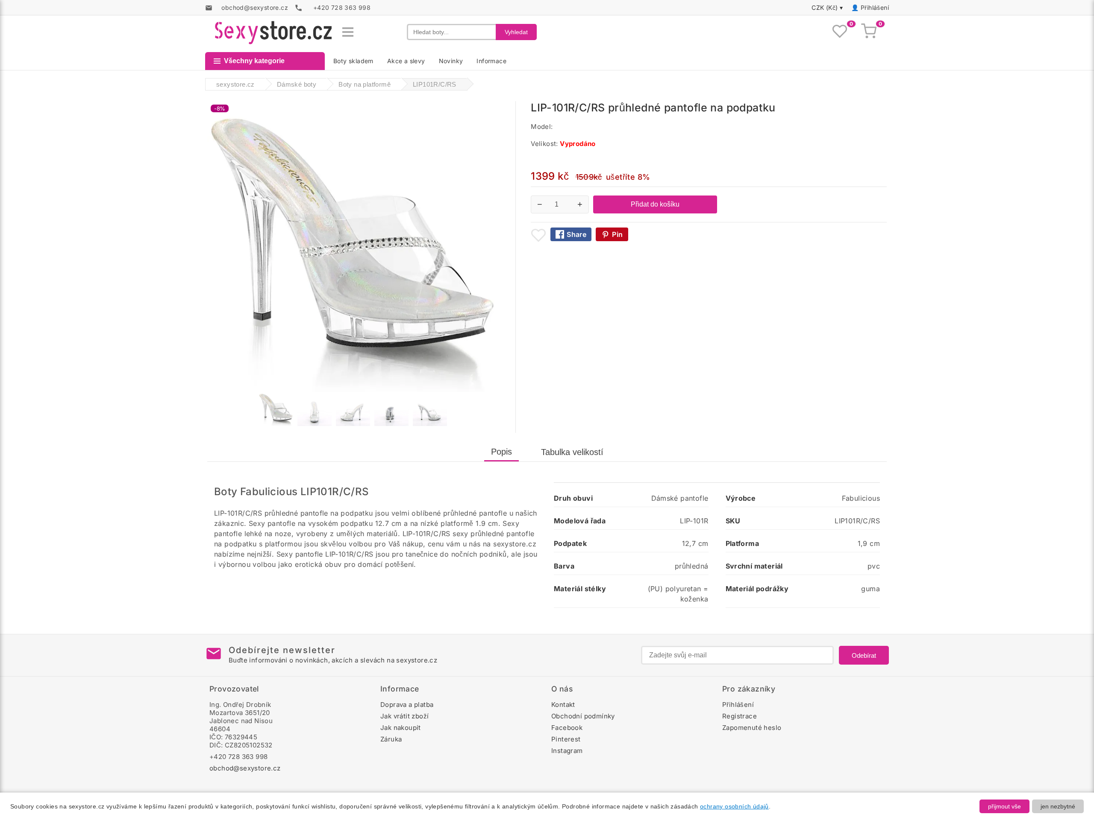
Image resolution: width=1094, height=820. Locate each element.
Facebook (566, 728)
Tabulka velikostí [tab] (572, 452)
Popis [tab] (501, 451)
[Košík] (868, 32)
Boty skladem (353, 60)
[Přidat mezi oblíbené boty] (538, 235)
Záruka (391, 739)
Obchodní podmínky (583, 716)
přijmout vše (1004, 806)
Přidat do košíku (655, 204)
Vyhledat (516, 32)
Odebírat (864, 655)
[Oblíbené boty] (839, 32)
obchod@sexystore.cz (245, 768)
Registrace (739, 716)
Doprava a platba (406, 704)
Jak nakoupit (400, 728)
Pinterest (566, 739)
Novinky (451, 60)
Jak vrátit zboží (404, 716)
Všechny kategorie (254, 60)
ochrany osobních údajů (734, 806)
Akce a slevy (406, 60)
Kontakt (563, 704)
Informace (491, 60)
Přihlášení (875, 7)
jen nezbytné (1058, 806)
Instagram (567, 751)
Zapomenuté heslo (751, 728)
